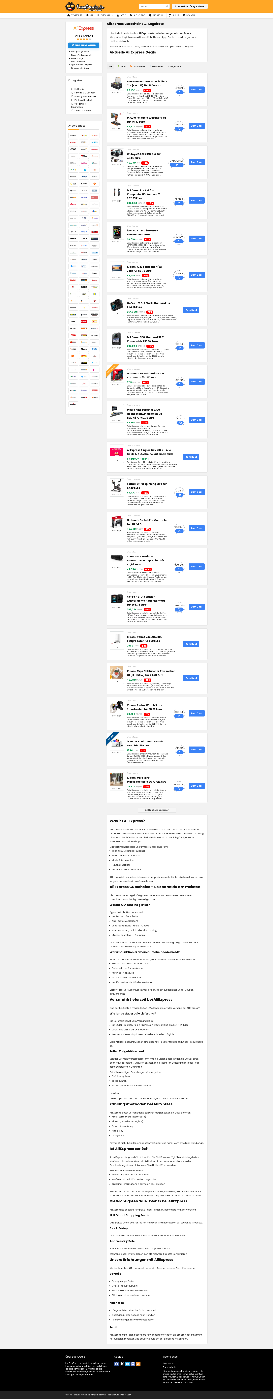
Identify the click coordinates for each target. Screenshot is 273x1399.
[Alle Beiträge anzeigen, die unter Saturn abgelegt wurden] (73, 349)
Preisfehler (158, 15)
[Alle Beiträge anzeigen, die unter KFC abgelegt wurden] (73, 287)
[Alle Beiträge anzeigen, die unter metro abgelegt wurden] (73, 314)
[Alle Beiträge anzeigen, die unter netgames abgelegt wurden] (94, 314)
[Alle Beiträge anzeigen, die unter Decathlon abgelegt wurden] (84, 197)
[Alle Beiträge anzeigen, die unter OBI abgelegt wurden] (84, 328)
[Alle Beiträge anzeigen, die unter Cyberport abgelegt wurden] (94, 190)
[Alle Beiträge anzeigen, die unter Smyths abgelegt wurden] (84, 356)
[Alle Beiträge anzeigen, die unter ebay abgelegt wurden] (94, 211)
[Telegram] (127, 1364)
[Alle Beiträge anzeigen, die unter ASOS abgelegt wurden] (73, 149)
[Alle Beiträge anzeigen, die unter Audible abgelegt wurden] (84, 149)
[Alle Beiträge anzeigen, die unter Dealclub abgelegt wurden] (73, 197)
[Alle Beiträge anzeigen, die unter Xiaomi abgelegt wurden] (73, 397)
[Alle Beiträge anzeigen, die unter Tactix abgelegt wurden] (73, 369)
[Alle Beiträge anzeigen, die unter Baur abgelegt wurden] (73, 156)
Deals (123, 15)
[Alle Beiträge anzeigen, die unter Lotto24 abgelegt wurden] (94, 301)
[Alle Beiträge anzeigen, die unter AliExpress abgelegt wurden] (94, 135)
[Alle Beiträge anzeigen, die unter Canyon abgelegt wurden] (73, 176)
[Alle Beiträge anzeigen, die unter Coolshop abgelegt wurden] (73, 190)
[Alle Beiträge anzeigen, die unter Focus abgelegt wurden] (94, 232)
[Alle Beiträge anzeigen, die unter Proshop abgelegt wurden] (94, 342)
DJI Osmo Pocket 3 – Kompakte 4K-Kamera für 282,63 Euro (144, 194)
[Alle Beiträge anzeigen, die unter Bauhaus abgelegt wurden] (94, 149)
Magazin (190, 15)
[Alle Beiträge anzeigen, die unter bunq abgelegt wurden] (73, 170)
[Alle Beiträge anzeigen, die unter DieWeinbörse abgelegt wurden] (94, 204)
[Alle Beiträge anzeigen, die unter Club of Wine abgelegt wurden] (94, 176)
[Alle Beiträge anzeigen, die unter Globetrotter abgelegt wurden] (73, 252)
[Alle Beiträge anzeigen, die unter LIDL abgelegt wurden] (94, 294)
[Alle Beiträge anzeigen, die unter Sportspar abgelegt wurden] (84, 363)
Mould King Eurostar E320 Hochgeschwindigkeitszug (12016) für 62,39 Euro (144, 413)
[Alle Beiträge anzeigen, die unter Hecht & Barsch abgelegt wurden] (73, 266)
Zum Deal (196, 89)
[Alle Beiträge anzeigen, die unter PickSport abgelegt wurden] (84, 335)
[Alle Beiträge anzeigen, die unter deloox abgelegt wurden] (94, 197)
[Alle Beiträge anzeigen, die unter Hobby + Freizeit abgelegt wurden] (84, 266)
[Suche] (167, 6)
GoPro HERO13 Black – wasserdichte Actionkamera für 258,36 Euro (146, 600)
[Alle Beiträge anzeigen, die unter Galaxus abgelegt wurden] (73, 245)
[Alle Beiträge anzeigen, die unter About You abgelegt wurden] (73, 135)
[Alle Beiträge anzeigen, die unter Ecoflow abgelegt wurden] (73, 218)
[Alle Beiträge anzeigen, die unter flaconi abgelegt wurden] (73, 232)
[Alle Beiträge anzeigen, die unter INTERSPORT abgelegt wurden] (84, 273)
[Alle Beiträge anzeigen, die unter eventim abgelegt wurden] (84, 225)
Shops (175, 15)
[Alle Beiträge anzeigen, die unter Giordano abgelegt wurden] (94, 245)
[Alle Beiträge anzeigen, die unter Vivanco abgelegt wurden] (94, 383)
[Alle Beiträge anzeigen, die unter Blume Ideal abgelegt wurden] (84, 163)
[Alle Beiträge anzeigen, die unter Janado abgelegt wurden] (94, 273)
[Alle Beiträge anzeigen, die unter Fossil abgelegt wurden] (84, 238)
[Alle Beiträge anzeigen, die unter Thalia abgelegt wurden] (73, 376)
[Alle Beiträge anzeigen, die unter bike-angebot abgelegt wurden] (94, 156)
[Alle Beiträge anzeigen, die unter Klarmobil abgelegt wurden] (94, 287)
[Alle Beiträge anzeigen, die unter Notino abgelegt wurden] (73, 328)
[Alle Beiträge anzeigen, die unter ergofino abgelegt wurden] (73, 225)
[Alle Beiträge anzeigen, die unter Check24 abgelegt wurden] (84, 176)
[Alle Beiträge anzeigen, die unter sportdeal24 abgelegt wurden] (73, 363)
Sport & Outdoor (83, 110)
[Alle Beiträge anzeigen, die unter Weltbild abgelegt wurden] (94, 390)
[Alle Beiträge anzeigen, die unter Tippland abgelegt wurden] (94, 376)
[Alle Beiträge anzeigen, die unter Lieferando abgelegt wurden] (73, 301)
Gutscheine (139, 15)
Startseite (76, 15)
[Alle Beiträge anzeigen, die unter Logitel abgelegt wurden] (84, 301)
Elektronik (79, 89)
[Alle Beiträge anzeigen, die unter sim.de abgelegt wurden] (73, 356)
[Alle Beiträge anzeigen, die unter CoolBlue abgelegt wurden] (94, 183)
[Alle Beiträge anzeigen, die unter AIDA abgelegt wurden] (84, 135)
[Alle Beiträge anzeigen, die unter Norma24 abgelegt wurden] (94, 321)
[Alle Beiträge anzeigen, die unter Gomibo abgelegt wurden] (94, 252)
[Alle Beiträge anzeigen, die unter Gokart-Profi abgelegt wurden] (84, 252)
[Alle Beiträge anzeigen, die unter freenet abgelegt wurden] (94, 238)
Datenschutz (169, 1367)
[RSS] (138, 1364)
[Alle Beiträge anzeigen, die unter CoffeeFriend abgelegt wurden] (73, 183)
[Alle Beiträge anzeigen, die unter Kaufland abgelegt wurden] (94, 280)
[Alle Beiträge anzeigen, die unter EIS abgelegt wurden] (84, 218)
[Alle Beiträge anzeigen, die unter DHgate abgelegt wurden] (84, 204)
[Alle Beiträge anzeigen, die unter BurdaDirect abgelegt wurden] (84, 170)
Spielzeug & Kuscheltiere (78, 105)
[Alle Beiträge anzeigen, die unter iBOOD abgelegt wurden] (73, 273)
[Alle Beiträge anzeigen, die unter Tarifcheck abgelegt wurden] (84, 369)
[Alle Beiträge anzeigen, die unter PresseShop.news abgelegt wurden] (84, 342)
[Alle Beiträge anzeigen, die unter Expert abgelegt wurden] (94, 225)
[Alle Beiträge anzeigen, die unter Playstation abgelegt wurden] (94, 335)
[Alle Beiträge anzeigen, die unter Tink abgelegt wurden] (84, 376)
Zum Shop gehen (85, 45)
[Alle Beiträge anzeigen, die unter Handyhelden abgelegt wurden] (84, 259)
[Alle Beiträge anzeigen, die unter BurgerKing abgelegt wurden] (94, 170)
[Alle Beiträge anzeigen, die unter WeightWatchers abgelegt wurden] (84, 390)
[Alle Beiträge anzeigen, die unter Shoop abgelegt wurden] (94, 349)
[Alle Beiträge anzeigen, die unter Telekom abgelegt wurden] (94, 369)
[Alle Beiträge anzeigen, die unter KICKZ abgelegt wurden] (84, 287)
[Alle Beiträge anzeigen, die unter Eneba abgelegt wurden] (94, 218)
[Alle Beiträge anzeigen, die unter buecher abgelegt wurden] (94, 163)
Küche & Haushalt (83, 100)
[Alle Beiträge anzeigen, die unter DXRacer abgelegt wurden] (84, 211)
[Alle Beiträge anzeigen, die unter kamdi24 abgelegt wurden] (84, 280)
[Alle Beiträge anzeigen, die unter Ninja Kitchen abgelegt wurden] (73, 321)
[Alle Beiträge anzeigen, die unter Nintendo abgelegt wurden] (84, 321)
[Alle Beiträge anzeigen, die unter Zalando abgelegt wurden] (94, 397)
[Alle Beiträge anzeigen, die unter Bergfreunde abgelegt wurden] (84, 156)
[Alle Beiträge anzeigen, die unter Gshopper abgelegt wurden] (73, 259)
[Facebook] (116, 1364)
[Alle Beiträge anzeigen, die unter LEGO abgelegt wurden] (84, 294)
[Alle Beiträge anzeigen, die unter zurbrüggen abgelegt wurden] (73, 404)
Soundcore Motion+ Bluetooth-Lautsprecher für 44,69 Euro (145, 560)
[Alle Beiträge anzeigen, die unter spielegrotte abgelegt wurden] (94, 356)
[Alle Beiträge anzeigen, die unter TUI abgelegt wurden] (84, 383)
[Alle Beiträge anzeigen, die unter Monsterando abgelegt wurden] (84, 314)
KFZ (91, 15)
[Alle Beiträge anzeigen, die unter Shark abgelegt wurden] (84, 349)
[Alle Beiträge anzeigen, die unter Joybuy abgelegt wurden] (73, 280)
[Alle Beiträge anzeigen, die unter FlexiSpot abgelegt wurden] (84, 232)
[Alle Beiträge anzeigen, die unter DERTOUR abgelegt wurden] (73, 204)
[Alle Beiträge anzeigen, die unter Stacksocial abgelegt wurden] (94, 363)
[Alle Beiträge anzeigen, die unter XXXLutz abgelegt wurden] (84, 397)
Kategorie (105, 15)
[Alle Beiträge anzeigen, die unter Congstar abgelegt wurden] (84, 183)
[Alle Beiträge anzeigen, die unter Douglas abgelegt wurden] (73, 211)
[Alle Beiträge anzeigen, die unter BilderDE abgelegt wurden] (73, 163)
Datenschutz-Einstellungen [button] (119, 1395)
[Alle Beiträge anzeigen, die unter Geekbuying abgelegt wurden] (84, 245)
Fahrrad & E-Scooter (85, 92)
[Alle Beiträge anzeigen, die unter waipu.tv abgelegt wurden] (73, 390)
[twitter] (122, 1364)
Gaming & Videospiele (85, 96)
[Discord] (133, 1364)
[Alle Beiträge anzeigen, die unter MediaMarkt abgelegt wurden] (94, 307)
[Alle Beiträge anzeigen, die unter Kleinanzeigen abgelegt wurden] (73, 294)
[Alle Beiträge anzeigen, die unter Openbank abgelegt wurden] (94, 328)
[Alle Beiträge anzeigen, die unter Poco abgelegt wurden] (73, 342)
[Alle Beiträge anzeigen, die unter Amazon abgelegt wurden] (84, 142)
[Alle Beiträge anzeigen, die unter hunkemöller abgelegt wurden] (94, 266)
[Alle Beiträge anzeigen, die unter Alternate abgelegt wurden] (73, 142)
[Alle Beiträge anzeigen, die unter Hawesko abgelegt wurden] (94, 259)
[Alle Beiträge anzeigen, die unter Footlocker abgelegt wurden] (73, 238)
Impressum (168, 1363)
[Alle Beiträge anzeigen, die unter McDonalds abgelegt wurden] (84, 307)
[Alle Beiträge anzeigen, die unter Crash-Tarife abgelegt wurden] (84, 190)
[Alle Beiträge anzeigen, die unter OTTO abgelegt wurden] (73, 335)
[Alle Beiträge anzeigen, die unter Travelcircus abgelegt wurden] (73, 383)
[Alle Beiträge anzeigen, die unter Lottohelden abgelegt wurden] (73, 307)
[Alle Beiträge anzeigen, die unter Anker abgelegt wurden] (94, 142)
